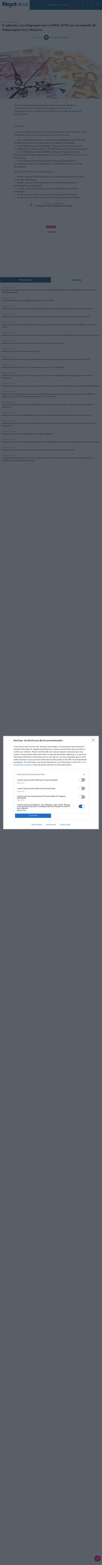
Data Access (51, 825)
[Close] (94, 740)
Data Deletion (37, 825)
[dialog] (51, 782)
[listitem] (51, 774)
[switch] (82, 780)
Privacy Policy (65, 825)
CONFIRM (33, 816)
